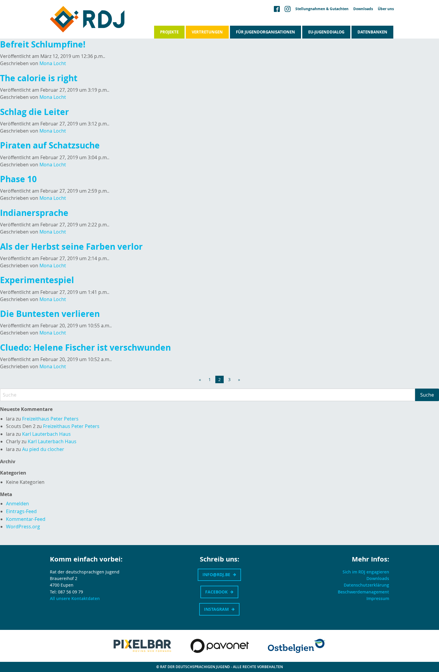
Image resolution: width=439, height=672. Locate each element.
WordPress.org (23, 526)
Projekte (169, 32)
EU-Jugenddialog (326, 32)
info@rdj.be (216, 574)
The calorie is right (38, 78)
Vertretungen (207, 32)
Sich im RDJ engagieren (366, 572)
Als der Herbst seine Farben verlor (71, 246)
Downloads (363, 9)
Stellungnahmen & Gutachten (322, 9)
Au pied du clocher (43, 449)
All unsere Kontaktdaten (75, 598)
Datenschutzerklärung (366, 585)
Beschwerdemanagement (363, 592)
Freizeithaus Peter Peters (50, 418)
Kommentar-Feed (25, 519)
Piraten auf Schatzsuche (50, 145)
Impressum (377, 598)
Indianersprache (34, 213)
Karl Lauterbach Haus (46, 434)
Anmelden (17, 503)
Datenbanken (372, 32)
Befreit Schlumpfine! (42, 44)
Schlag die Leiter (34, 112)
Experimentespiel (37, 280)
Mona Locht (52, 63)
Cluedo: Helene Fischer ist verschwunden (85, 347)
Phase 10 (18, 179)
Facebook (216, 592)
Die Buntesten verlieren (50, 314)
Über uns (386, 9)
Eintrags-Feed (21, 511)
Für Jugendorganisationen (265, 32)
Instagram (216, 609)
